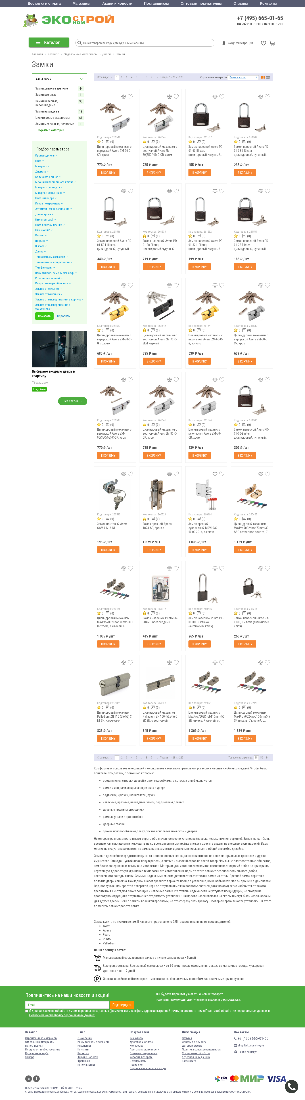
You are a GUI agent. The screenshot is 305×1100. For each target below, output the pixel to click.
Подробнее (39, 389)
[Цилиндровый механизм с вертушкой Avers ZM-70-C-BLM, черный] (161, 306)
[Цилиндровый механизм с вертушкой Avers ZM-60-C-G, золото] (206, 306)
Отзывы (241, 3)
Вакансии (83, 1053)
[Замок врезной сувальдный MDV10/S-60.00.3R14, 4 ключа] (206, 494)
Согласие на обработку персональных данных (196, 1055)
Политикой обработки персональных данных (236, 1011)
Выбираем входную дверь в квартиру (53, 373)
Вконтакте (28, 1078)
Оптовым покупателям (201, 3)
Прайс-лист (137, 1064)
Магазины (81, 3)
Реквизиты (84, 1045)
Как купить (136, 1038)
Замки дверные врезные (52, 88)
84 (267, 757)
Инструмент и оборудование (42, 1049)
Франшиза (83, 1060)
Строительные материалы (41, 1038)
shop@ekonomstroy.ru (250, 1045)
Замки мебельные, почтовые (55, 124)
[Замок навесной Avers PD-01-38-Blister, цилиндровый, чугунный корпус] (161, 212)
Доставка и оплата (44, 3)
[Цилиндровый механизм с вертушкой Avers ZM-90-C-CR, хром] (115, 117)
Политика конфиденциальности (201, 1049)
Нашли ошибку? (247, 1052)
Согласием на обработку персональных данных (62, 1015)
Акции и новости (117, 3)
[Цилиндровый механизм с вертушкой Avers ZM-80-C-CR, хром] (161, 400)
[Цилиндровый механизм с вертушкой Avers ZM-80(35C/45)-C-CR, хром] (161, 117)
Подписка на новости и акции (148, 1068)
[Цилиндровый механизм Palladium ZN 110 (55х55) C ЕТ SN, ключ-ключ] (115, 683)
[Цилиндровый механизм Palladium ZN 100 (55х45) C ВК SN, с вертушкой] (161, 683)
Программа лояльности (144, 1049)
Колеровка (136, 1045)
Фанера (29, 1057)
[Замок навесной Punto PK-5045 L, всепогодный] (161, 589)
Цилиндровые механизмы (53, 117)
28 (256, 757)
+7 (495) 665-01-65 (260, 18)
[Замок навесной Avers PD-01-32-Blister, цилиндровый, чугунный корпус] (252, 212)
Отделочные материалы (39, 1042)
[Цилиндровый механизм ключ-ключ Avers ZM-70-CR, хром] (206, 400)
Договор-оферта (192, 1045)
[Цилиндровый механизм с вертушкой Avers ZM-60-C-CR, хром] (252, 306)
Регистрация (244, 43)
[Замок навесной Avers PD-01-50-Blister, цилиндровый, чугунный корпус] (252, 400)
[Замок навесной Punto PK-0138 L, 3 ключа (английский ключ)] (206, 589)
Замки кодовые (46, 94)
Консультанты (86, 1064)
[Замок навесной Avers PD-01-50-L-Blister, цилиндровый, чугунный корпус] (115, 212)
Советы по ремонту (194, 1042)
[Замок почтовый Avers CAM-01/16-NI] (115, 494)
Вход (230, 43)
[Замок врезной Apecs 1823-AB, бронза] (161, 494)
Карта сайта (189, 1060)
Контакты (268, 3)
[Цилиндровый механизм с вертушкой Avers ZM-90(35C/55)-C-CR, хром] (115, 400)
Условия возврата (141, 1057)
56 (261, 757)
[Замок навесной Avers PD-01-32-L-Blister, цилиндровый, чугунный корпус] (206, 212)
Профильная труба (36, 1053)
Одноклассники (36, 1078)
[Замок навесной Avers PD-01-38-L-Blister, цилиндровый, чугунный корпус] (252, 117)
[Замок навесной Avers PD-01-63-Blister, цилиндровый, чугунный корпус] (206, 117)
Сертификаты (138, 1060)
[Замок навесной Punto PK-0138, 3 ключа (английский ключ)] (252, 589)
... (141, 77)
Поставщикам (156, 3)
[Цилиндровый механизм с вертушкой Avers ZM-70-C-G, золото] (115, 306)
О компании (84, 1038)
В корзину (108, 173)
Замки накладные (47, 111)
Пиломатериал (34, 1045)
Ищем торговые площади (93, 1042)
